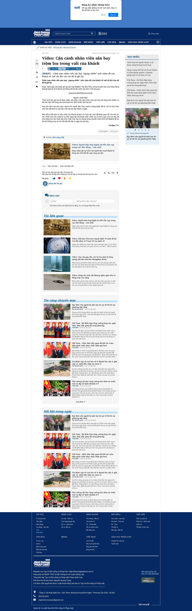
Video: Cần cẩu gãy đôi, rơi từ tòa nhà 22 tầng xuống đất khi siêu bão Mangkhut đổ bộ (92, 258)
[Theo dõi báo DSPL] (64, 68)
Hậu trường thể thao (92, 544)
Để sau (103, 15)
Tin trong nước (41, 518)
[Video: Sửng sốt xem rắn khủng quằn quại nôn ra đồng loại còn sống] (57, 282)
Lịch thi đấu (90, 541)
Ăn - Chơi (114, 524)
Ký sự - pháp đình (67, 524)
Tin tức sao (40, 541)
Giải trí (38, 544)
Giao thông (39, 524)
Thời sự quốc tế (141, 518)
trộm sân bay (52, 166)
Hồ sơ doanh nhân (92, 527)
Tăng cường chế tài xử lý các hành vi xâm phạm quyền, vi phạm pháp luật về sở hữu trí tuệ (142, 72)
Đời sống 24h (58, 137)
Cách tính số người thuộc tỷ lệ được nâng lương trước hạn (140, 63)
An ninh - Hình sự (67, 518)
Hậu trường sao (41, 546)
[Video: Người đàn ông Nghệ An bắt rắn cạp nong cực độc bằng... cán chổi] (57, 151)
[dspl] (34, 42)
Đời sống (88, 42)
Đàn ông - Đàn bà (117, 530)
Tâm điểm (39, 521)
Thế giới (100, 42)
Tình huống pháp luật (68, 521)
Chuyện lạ (114, 527)
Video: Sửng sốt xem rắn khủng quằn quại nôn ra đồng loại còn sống (94, 276)
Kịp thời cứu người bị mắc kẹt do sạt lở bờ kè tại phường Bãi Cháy (93, 306)
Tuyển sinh (114, 544)
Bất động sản (90, 530)
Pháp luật (60, 42)
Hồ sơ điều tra (65, 527)
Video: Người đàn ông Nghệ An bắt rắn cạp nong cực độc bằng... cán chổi (93, 146)
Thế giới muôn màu (142, 527)
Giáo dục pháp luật (138, 42)
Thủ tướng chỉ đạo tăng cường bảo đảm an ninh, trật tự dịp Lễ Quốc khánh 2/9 (94, 382)
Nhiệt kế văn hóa (41, 549)
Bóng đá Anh (90, 549)
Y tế (37, 530)
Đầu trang (143, 604)
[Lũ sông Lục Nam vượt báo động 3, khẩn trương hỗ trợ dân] (142, 118)
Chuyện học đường (117, 541)
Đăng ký (113, 15)
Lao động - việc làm (42, 527)
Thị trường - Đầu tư (92, 518)
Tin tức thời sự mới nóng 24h (139, 133)
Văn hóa (111, 42)
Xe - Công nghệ (91, 524)
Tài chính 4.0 (90, 521)
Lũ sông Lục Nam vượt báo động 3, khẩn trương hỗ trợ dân (142, 137)
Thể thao (39, 552)
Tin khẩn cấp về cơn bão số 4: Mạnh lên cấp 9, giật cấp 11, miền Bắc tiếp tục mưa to (94, 362)
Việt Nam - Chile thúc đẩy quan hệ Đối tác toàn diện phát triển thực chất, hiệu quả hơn (92, 344)
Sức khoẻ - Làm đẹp (118, 518)
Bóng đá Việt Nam (92, 546)
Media (122, 42)
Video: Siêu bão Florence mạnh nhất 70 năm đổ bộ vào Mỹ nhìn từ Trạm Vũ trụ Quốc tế (94, 240)
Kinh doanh (75, 42)
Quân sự (139, 524)
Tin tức (48, 42)
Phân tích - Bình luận (143, 521)
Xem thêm (80, 402)
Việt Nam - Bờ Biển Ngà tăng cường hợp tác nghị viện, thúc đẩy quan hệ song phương (94, 324)
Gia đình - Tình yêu (117, 521)
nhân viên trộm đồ (66, 166)
